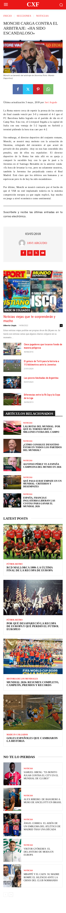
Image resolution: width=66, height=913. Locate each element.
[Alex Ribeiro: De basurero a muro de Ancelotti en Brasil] (12, 799)
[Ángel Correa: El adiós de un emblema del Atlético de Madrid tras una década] (12, 824)
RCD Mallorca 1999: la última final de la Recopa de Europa (30, 569)
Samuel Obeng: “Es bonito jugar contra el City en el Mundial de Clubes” (41, 775)
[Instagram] (30, 253)
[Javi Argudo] (23, 243)
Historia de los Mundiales (22, 679)
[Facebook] (18, 89)
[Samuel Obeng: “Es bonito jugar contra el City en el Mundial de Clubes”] (12, 773)
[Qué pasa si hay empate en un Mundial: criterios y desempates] (12, 482)
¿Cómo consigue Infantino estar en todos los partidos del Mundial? (42, 447)
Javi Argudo (51, 102)
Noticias (42, 16)
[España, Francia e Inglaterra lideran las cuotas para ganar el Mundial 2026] (12, 500)
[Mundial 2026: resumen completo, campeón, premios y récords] (33, 656)
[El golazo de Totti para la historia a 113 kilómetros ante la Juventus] (12, 366)
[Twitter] (28, 89)
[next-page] (11, 894)
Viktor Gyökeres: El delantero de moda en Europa (38, 852)
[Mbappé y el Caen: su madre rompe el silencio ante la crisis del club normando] (12, 875)
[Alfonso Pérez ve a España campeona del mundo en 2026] (12, 464)
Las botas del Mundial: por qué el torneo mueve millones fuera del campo (41, 429)
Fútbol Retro (15, 564)
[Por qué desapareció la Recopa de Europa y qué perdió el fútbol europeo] (33, 597)
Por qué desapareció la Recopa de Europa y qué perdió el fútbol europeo (33, 626)
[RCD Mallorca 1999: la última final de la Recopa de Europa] (33, 541)
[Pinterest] (38, 89)
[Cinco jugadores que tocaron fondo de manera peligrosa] (12, 349)
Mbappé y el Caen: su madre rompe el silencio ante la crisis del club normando (41, 877)
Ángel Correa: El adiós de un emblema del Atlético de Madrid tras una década (42, 826)
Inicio (7, 16)
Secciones (24, 16)
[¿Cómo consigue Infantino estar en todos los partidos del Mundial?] (12, 446)
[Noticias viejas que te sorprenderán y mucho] (33, 291)
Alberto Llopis (9, 325)
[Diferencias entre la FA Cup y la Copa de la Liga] (12, 399)
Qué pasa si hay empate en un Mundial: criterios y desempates (42, 484)
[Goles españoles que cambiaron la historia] (33, 712)
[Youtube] (43, 253)
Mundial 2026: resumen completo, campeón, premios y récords (33, 684)
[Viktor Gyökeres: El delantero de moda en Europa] (12, 850)
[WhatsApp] (48, 89)
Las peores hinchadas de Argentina (41, 378)
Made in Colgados (17, 310)
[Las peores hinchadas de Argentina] (12, 382)
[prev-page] (5, 894)
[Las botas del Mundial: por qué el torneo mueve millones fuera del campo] (12, 428)
